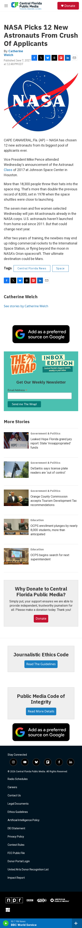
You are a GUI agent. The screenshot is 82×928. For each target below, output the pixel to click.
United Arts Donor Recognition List (28, 869)
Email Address (17, 390)
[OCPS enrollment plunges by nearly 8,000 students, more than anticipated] (16, 527)
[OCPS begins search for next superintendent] (16, 556)
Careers (12, 787)
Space (60, 268)
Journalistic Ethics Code (40, 654)
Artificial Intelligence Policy (23, 820)
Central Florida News (32, 268)
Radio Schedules (18, 779)
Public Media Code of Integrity (41, 699)
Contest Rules (16, 844)
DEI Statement (16, 828)
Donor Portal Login (19, 861)
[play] (5, 923)
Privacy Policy (16, 836)
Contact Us (14, 795)
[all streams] (77, 923)
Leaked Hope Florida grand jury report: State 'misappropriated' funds (51, 443)
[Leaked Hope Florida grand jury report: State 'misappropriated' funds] (16, 440)
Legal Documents (18, 803)
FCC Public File (16, 853)
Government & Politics (45, 433)
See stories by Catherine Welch (26, 306)
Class (8, 170)
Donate (69, 5)
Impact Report (16, 877)
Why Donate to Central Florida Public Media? (41, 591)
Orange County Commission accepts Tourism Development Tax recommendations (54, 501)
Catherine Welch (13, 53)
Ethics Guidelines (18, 812)
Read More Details (41, 711)
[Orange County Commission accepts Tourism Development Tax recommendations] (16, 498)
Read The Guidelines (41, 664)
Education (37, 520)
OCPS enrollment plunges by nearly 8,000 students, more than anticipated (54, 530)
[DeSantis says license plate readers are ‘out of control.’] (16, 469)
